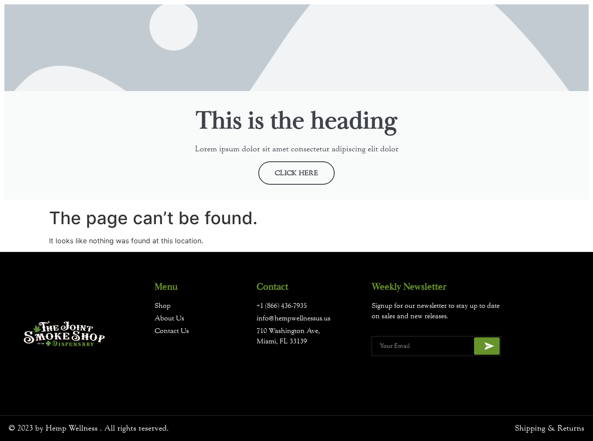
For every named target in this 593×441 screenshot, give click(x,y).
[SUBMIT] (486, 346)
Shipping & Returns (549, 428)
